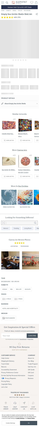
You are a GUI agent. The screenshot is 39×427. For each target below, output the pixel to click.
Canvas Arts (22, 150)
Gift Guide (31, 370)
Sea (11, 289)
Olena (20, 136)
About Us (31, 358)
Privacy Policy (31, 418)
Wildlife (28, 289)
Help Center (5, 358)
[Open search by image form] (3, 223)
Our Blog (31, 361)
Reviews (30, 378)
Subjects (8, 10)
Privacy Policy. (30, 339)
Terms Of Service (23, 339)
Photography (10, 318)
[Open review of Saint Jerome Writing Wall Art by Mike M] (10, 260)
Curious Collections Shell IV (24, 170)
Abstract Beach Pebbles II (22, 134)
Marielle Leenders (23, 172)
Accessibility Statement (9, 370)
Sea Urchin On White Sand (8, 170)
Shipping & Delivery (7, 361)
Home (2, 10)
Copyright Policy (6, 384)
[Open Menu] (2, 3)
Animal (14, 10)
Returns (3, 367)
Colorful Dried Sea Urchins (7, 134)
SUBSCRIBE (32, 336)
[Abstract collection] (5, 228)
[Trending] (16, 228)
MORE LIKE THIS (10, 140)
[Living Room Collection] (27, 228)
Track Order (5, 364)
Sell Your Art (32, 367)
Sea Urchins (27, 10)
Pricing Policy (5, 381)
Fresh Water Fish (9, 207)
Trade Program (33, 364)
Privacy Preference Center (9, 372)
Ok (28, 423)
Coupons (31, 375)
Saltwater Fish (25, 207)
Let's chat (4, 387)
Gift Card (31, 372)
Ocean (4, 289)
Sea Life (20, 10)
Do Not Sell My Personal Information (13, 375)
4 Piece (8, 299)
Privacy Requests (10, 378)
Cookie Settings (20, 418)
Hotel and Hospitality (10, 308)
